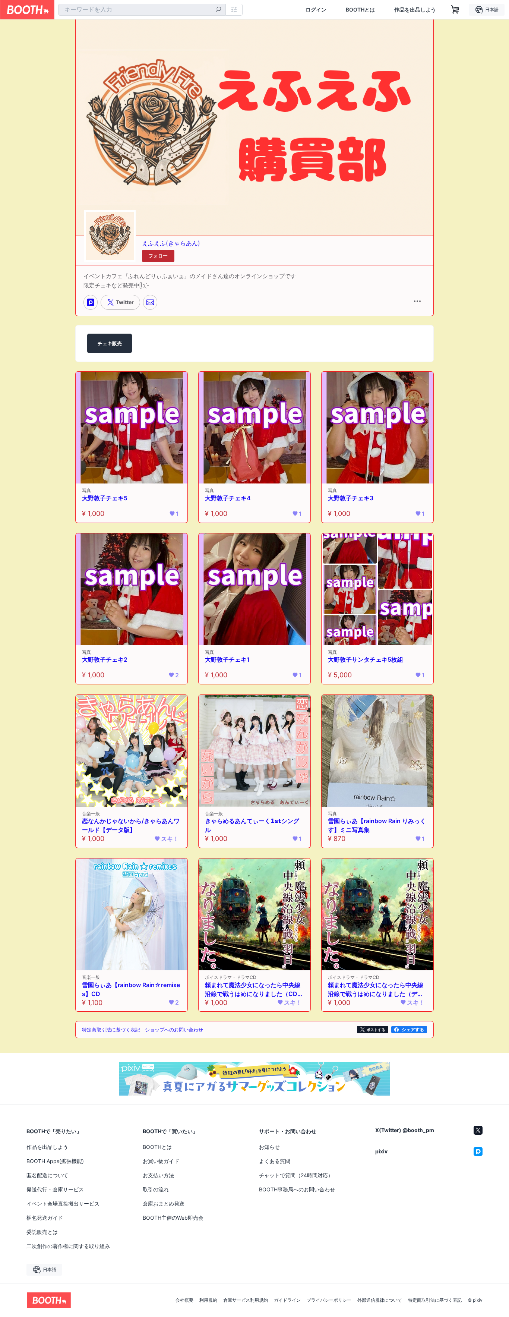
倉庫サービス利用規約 (245, 1300)
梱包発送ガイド (44, 1217)
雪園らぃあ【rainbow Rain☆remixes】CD (131, 989)
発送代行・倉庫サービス (55, 1189)
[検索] (218, 10)
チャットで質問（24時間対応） (296, 1175)
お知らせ (269, 1147)
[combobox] (142, 10)
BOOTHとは (360, 9)
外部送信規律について (379, 1300)
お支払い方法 (158, 1175)
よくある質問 (274, 1161)
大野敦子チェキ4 (228, 498)
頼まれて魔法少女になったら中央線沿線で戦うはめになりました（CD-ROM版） (254, 989)
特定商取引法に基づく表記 (435, 1300)
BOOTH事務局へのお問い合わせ (297, 1189)
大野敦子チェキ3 (350, 498)
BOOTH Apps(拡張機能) (55, 1161)
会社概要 (184, 1300)
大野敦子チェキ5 (104, 498)
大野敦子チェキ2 (104, 659)
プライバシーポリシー (329, 1300)
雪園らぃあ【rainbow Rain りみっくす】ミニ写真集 (377, 825)
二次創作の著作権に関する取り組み (68, 1246)
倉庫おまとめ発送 (163, 1203)
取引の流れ (156, 1189)
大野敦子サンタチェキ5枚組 (365, 659)
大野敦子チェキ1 (227, 659)
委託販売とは (42, 1232)
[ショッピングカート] (455, 9)
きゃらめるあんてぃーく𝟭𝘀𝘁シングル (252, 825)
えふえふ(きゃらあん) (171, 243)
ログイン (316, 9)
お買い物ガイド (161, 1161)
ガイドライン (287, 1300)
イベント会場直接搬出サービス (62, 1203)
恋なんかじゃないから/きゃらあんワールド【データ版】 (131, 825)
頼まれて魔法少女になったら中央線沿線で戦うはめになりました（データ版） (375, 989)
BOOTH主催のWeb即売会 (173, 1217)
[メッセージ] (150, 302)
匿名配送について (47, 1175)
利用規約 (208, 1300)
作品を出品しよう (415, 9)
